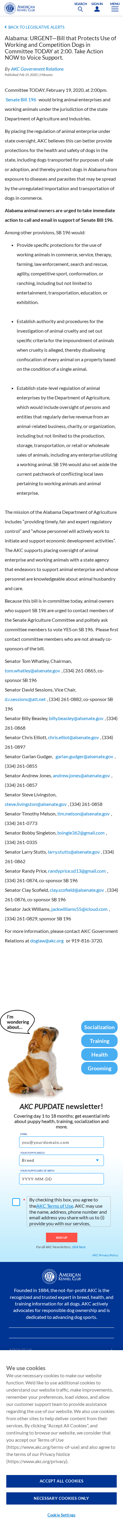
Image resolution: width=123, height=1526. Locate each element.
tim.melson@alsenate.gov (83, 813)
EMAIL (23, 1134)
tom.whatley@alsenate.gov (32, 670)
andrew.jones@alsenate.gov (81, 775)
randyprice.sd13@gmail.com (77, 871)
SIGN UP (61, 1237)
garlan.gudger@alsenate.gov (84, 756)
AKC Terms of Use (54, 1206)
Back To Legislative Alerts (36, 27)
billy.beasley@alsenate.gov (76, 718)
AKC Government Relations (37, 69)
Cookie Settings (61, 1515)
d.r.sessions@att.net (25, 699)
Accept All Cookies (62, 1481)
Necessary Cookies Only (61, 1498)
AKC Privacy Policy (105, 1255)
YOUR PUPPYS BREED (32, 1152)
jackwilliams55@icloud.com (79, 909)
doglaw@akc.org (47, 940)
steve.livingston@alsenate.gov (36, 804)
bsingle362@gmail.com (80, 832)
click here (79, 1247)
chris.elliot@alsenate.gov (73, 737)
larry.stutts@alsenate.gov (74, 852)
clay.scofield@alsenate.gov (77, 890)
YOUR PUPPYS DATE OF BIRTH (37, 1171)
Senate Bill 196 (21, 99)
